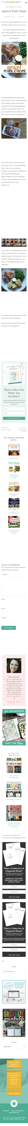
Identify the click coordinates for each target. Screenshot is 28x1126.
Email (3, 608)
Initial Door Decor (6, 428)
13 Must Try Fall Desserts (22, 429)
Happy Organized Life (11, 2)
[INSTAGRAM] (14, 702)
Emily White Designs (17, 1119)
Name (3, 599)
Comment (5, 574)
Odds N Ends (15, 7)
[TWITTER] (11, 702)
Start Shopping (14, 1093)
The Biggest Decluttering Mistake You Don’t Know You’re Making (14, 825)
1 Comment (21, 16)
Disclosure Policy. (21, 25)
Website (4, 618)
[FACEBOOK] (8, 702)
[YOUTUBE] (19, 702)
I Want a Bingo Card (14, 418)
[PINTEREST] (16, 702)
